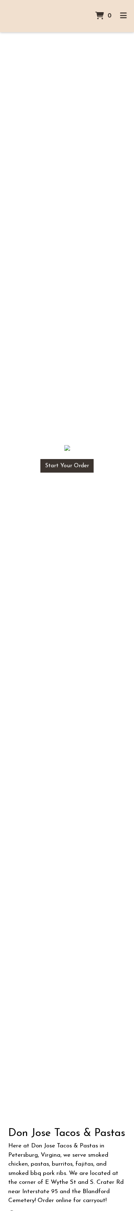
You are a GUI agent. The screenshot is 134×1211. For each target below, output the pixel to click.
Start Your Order (67, 466)
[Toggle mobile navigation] (123, 16)
